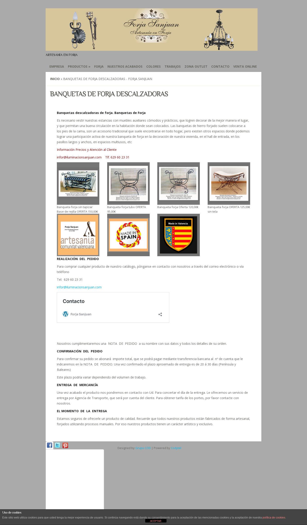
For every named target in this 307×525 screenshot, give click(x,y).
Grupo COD (143, 448)
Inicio (55, 79)
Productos (79, 66)
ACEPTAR (155, 521)
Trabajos (173, 66)
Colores (153, 66)
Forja (99, 66)
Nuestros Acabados (124, 66)
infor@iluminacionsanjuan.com (79, 287)
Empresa (56, 66)
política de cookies (274, 517)
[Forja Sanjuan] (152, 48)
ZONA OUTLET (196, 66)
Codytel (176, 448)
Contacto (220, 66)
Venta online (245, 66)
